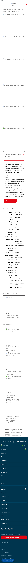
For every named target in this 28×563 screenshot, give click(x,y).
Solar (2, 483)
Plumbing (3, 457)
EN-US (25, 445)
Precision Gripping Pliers (13, 11)
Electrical (3, 453)
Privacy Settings (5, 552)
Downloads (4, 523)
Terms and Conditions (6, 555)
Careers (3, 500)
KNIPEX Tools (7, 9)
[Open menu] (4, 4)
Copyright (3, 549)
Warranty (3, 546)
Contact (5, 445)
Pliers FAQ (4, 508)
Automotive (4, 464)
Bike (2, 480)
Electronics (4, 460)
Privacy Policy (4, 542)
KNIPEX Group (5, 497)
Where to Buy (4, 516)
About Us (3, 493)
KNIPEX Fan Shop (5, 512)
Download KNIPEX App (12, 537)
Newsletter (4, 504)
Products (14, 9)
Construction (4, 472)
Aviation (3, 476)
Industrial (3, 468)
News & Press (5, 519)
